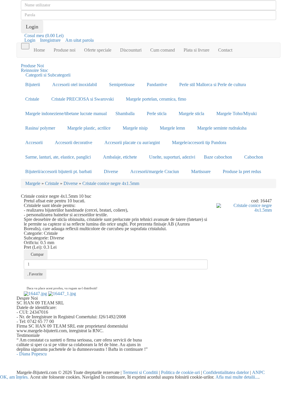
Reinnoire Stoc (34, 70)
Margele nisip (135, 128)
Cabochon (253, 157)
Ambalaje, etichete (120, 157)
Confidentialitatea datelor (226, 372)
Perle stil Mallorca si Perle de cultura (212, 84)
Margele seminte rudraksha (222, 128)
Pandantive (157, 84)
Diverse (111, 171)
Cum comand (162, 50)
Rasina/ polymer (40, 128)
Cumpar (37, 254)
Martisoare (201, 171)
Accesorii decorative (73, 142)
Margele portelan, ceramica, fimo (156, 99)
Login (29, 40)
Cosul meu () (44, 35)
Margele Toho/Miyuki (236, 113)
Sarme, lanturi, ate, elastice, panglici (58, 157)
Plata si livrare (196, 50)
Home (39, 50)
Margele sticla (191, 113)
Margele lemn (172, 128)
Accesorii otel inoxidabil (74, 84)
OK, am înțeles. (14, 377)
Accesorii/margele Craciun (154, 171)
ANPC (258, 372)
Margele (32, 183)
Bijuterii (32, 84)
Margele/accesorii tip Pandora (199, 142)
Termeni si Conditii (140, 372)
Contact (225, 50)
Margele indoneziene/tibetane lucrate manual (66, 113)
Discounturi (131, 50)
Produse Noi (32, 65)
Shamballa (125, 113)
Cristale (32, 99)
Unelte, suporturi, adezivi (172, 157)
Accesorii (34, 142)
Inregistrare (50, 40)
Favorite (36, 274)
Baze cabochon (218, 157)
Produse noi (64, 50)
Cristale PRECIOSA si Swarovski (82, 99)
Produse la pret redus (242, 171)
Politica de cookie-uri (180, 372)
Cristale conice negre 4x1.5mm (110, 183)
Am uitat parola (79, 40)
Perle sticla (156, 113)
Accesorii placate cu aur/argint (132, 142)
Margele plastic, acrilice (89, 128)
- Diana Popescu (32, 353)
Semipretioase (122, 84)
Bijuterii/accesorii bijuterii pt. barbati (58, 171)
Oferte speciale (97, 50)
